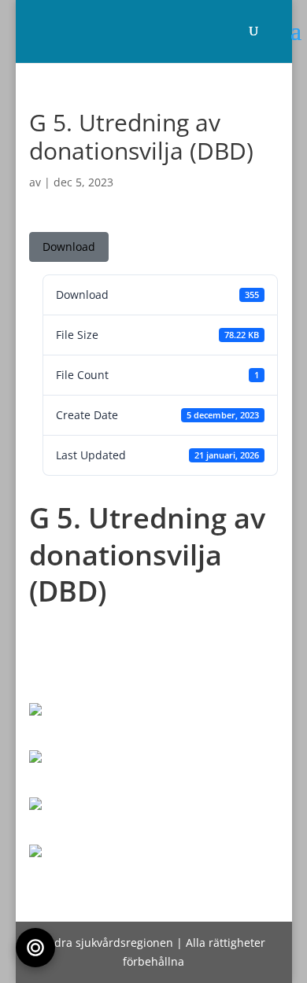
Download (69, 246)
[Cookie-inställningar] (35, 947)
